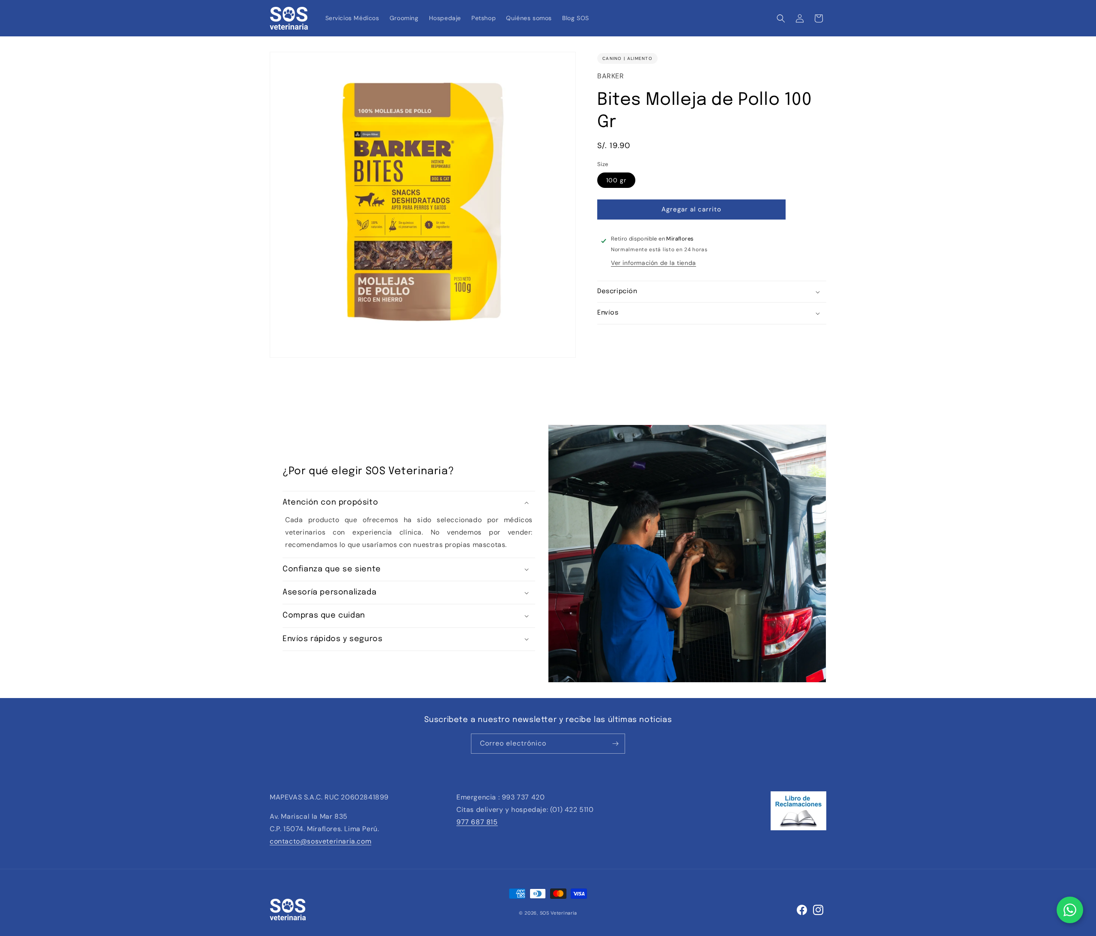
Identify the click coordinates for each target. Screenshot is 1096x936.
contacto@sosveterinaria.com (320, 841)
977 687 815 (477, 821)
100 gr (616, 180)
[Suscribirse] (615, 744)
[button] (780, 18)
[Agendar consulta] (1070, 910)
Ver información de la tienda (653, 263)
